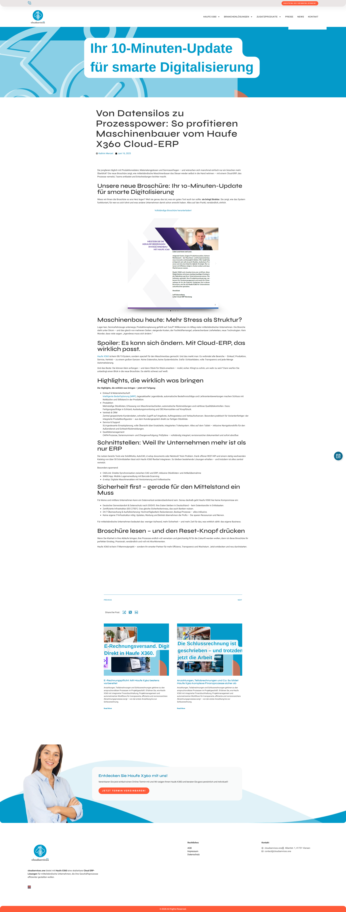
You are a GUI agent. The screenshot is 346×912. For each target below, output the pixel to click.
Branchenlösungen (236, 17)
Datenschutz (193, 854)
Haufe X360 (209, 17)
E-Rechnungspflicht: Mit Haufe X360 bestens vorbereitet (131, 682)
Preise (289, 17)
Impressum (192, 851)
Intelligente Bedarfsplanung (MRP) (119, 396)
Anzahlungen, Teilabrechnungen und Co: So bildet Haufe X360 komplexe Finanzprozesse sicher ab (207, 682)
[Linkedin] (29, 887)
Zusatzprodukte (267, 17)
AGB (189, 848)
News (300, 17)
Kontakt (313, 17)
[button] (130, 263)
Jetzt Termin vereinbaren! (124, 791)
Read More (108, 708)
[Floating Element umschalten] (338, 456)
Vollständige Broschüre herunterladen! (173, 210)
